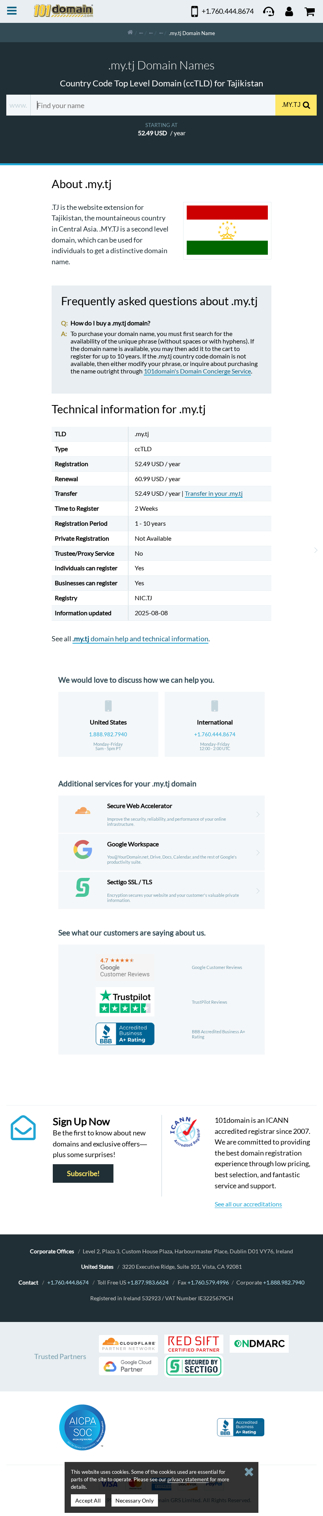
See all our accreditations (248, 1204)
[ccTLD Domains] (141, 32)
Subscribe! (83, 1173)
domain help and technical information (140, 638)
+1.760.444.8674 (215, 734)
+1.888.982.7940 (283, 1282)
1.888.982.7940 (108, 734)
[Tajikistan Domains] (161, 32)
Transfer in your (214, 493)
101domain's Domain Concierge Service (197, 371)
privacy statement (188, 1479)
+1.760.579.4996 (208, 1282)
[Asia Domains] (151, 32)
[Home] (130, 32)
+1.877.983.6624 (148, 1282)
